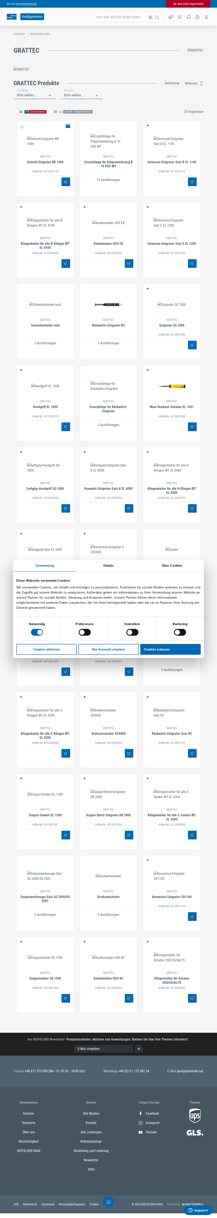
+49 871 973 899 (37, 1071)
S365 (91, 1169)
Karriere (28, 1113)
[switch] (85, 632)
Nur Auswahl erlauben (108, 649)
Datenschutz (30, 1204)
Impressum (48, 1204)
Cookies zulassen (157, 649)
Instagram (153, 1123)
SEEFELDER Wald (28, 1151)
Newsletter (91, 1160)
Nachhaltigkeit (29, 1141)
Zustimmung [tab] (45, 565)
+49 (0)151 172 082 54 (133, 1071)
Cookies (94, 1204)
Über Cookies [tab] (172, 565)
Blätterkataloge (91, 1141)
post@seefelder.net (190, 1071)
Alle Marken (91, 1113)
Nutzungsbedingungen (72, 1204)
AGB (16, 1204)
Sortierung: (172, 83)
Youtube (151, 1132)
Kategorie (69, 90)
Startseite (19, 34)
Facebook (152, 1113)
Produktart (22, 90)
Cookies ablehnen (46, 649)
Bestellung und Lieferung (91, 1151)
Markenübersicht (40, 34)
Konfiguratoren (32, 17)
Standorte (28, 1123)
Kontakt (91, 1123)
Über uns (29, 1132)
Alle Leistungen (91, 1132)
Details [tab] (108, 565)
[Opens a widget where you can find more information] (198, 1210)
